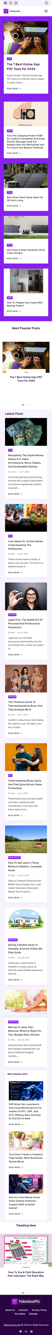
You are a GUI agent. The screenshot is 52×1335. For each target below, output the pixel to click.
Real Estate (14, 858)
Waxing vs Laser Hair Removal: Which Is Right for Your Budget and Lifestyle (25, 1031)
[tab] (21, 404)
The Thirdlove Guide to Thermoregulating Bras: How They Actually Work (25, 706)
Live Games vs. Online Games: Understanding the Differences (25, 545)
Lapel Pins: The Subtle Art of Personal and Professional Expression (25, 623)
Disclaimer (20, 1314)
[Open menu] (46, 11)
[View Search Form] (46, 3)
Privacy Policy (39, 1310)
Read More (13, 89)
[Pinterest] (31, 1331)
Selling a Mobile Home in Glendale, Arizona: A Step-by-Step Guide (25, 949)
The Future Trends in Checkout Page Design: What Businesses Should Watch (26, 1158)
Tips (9, 59)
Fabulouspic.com (12, 1325)
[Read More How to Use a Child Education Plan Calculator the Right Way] (26, 1251)
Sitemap (33, 1314)
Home (9, 298)
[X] (10, 3)
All (10, 450)
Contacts (23, 1310)
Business (13, 940)
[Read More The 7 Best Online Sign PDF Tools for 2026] (26, 357)
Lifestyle (13, 1022)
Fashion (12, 615)
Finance (26, 1267)
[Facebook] (5, 3)
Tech (9, 192)
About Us (10, 1310)
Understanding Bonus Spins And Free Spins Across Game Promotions (25, 784)
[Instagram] (16, 3)
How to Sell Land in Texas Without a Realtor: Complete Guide (25, 866)
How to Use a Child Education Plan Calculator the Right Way (26, 1274)
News (9, 131)
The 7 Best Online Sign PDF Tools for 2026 (26, 379)
